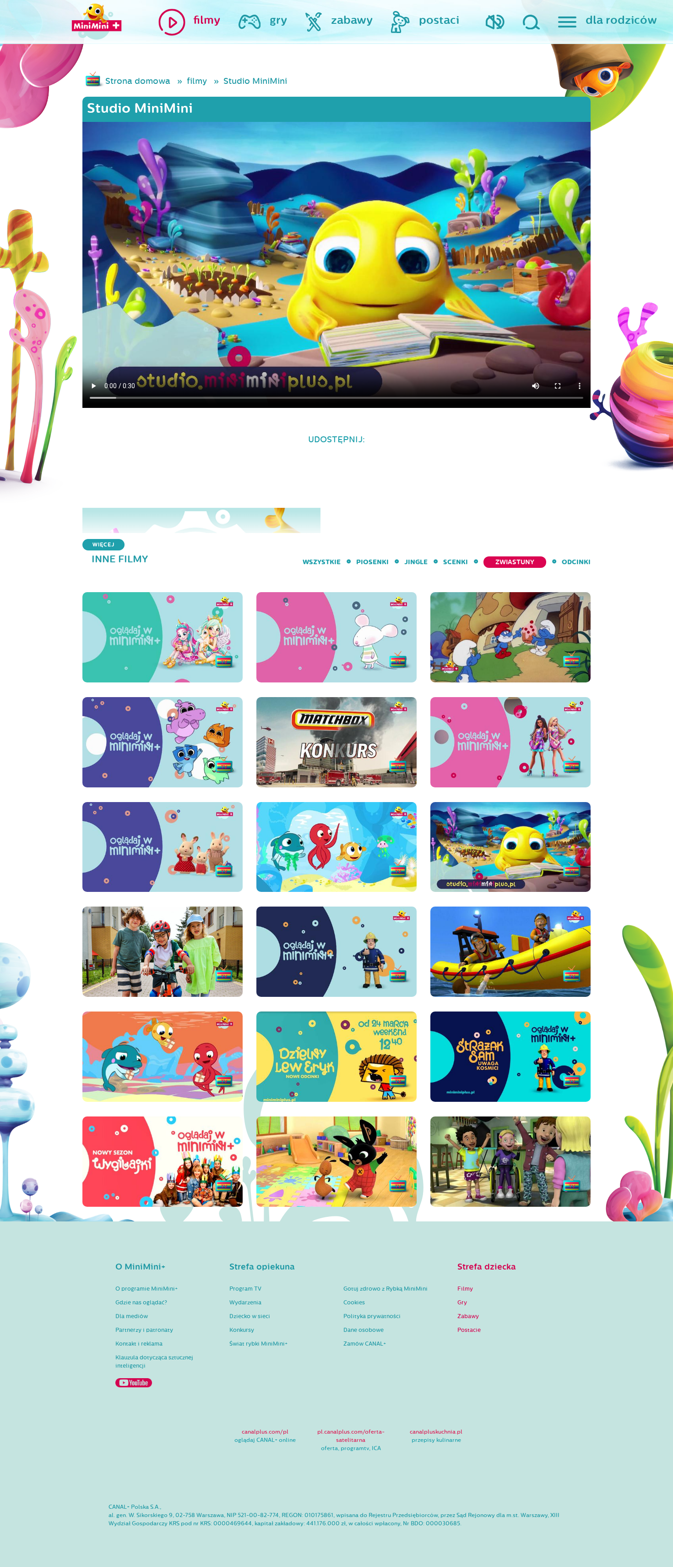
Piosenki (372, 562)
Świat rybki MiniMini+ (258, 1344)
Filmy (465, 1289)
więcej (103, 545)
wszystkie (322, 562)
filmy (197, 81)
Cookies (354, 1302)
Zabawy (468, 1316)
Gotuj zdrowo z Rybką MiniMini (385, 1289)
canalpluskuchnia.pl (436, 1432)
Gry (462, 1302)
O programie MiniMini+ (146, 1289)
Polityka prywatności (372, 1316)
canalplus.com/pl (265, 1432)
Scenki (455, 562)
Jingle (416, 562)
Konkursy (241, 1330)
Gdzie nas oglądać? (141, 1302)
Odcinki (576, 562)
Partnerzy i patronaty (144, 1330)
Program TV (245, 1289)
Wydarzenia (245, 1302)
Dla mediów (131, 1316)
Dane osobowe (363, 1330)
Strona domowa (137, 81)
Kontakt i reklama (139, 1344)
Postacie (469, 1330)
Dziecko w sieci (249, 1316)
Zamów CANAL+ (364, 1344)
